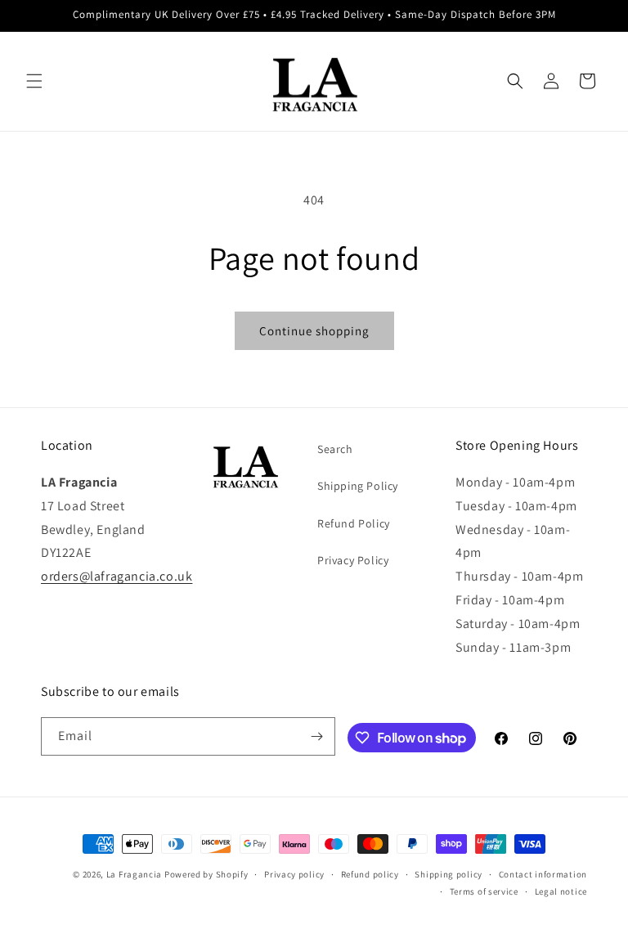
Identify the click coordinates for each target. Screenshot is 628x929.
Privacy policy (294, 874)
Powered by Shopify (206, 874)
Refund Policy (353, 523)
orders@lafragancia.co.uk (116, 576)
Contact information (543, 874)
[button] (34, 81)
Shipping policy (448, 874)
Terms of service (484, 891)
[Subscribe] (316, 736)
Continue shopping (314, 331)
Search (335, 449)
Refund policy (370, 874)
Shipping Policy (357, 485)
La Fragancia (134, 874)
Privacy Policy (352, 560)
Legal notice (561, 891)
